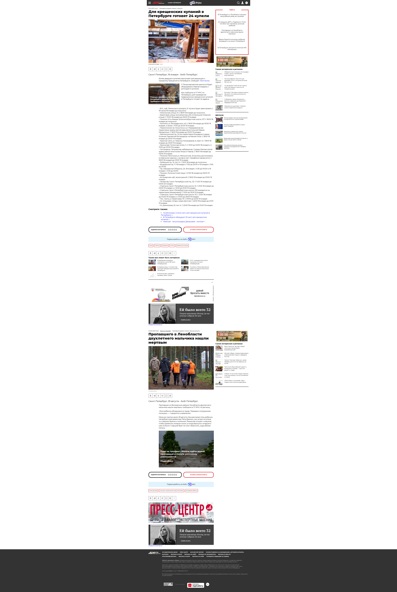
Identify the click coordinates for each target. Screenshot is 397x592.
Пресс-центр (184, 552)
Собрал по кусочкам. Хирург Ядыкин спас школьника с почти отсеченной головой (236, 375)
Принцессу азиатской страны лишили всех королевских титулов (235, 132)
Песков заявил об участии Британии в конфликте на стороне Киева (235, 118)
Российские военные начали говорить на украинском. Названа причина (235, 146)
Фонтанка (204, 81)
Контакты (165, 554)
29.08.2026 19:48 (153, 331)
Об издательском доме (170, 552)
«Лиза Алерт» (152, 391)
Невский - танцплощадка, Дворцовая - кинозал (183, 222)
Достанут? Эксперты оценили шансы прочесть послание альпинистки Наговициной (236, 94)
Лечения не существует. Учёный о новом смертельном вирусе (235, 106)
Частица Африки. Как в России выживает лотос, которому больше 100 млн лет (235, 80)
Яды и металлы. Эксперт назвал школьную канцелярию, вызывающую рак (234, 348)
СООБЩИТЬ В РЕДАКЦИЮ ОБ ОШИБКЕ (217, 556)
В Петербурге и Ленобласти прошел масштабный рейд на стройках (232, 15)
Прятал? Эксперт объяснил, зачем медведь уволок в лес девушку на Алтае (235, 361)
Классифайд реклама (169, 556)
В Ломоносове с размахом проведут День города (165, 274)
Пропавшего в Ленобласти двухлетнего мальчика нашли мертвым (232, 32)
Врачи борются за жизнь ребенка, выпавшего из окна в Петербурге (232, 40)
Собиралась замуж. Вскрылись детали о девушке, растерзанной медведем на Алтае (235, 100)
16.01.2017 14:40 (153, 8)
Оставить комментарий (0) (198, 229)
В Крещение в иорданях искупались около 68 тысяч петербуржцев (166, 262)
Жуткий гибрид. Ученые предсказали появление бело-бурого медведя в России (236, 354)
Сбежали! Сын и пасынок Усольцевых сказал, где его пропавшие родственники (236, 73)
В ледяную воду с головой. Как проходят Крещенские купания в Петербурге (168, 268)
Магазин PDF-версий (196, 552)
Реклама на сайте (190, 554)
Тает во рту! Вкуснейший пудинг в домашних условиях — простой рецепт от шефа (235, 368)
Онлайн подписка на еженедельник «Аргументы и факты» (225, 552)
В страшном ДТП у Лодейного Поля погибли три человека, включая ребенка (232, 23)
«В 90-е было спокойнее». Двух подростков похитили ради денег (235, 381)
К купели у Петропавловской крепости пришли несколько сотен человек (199, 268)
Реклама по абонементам (207, 554)
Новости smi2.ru (155, 325)
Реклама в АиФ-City (224, 554)
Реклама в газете (176, 554)
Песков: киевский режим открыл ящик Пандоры (234, 125)
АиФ (161, 64)
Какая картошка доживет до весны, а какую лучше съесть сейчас (236, 139)
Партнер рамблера (180, 584)
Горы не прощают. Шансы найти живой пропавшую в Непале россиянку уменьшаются (182, 454)
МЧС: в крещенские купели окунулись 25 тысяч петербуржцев (199, 262)
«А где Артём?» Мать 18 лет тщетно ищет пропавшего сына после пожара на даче (235, 87)
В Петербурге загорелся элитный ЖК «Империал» (232, 48)
